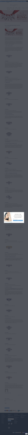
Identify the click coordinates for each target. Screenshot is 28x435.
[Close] (23, 212)
